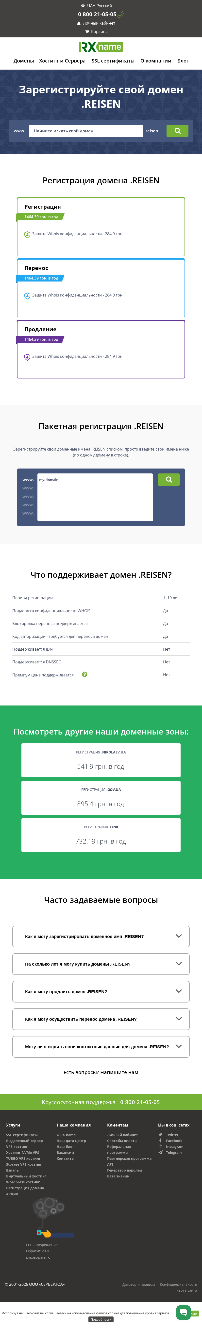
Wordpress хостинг (23, 1182)
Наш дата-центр (71, 1140)
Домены (24, 60)
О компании (155, 60)
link (114, 827)
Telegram (174, 1152)
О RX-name (66, 1134)
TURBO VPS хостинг (23, 1158)
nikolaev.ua (114, 752)
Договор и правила (138, 1284)
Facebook (174, 1140)
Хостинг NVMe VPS (22, 1152)
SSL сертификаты (113, 60)
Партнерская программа (129, 1158)
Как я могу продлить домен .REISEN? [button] (66, 991)
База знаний (118, 1176)
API (110, 1164)
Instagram (175, 1146)
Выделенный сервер (24, 1140)
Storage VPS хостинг (24, 1164)
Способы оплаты (122, 1140)
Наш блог (65, 1146)
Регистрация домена (25, 1188)
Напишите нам (119, 1072)
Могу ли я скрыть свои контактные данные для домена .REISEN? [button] (97, 1046)
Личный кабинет (98, 23)
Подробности (101, 1319)
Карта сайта (186, 1290)
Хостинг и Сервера (62, 60)
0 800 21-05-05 (97, 14)
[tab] (101, 936)
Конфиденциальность (178, 1284)
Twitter (172, 1134)
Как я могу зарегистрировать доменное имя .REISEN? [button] (84, 936)
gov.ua (114, 789)
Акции (12, 1193)
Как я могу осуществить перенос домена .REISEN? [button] (81, 1019)
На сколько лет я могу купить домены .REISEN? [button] (78, 964)
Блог (183, 60)
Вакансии (65, 1152)
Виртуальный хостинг (26, 1176)
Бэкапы (12, 1170)
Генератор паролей (124, 1170)
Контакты (65, 1158)
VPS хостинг (17, 1146)
